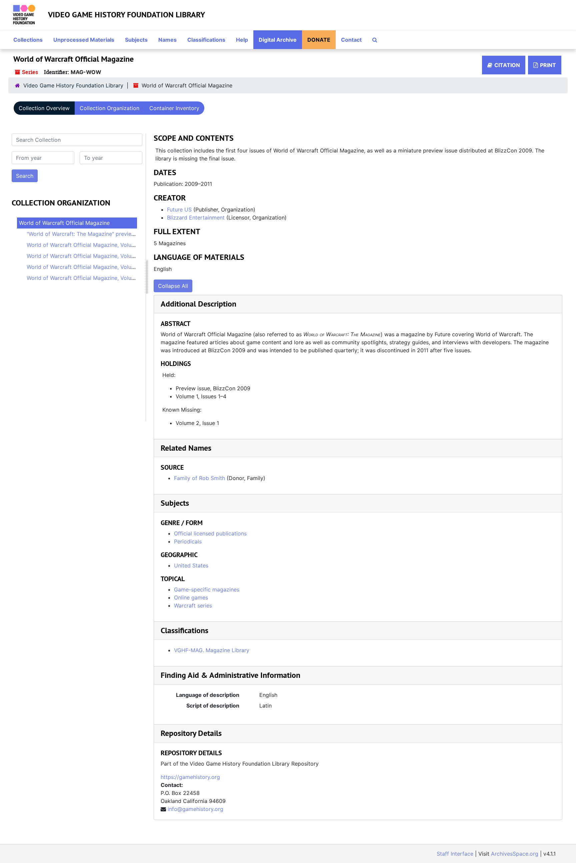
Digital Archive (278, 39)
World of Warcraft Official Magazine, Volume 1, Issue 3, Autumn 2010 (113, 267)
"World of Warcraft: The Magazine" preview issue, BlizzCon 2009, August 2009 (126, 234)
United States (191, 565)
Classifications (206, 39)
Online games (191, 597)
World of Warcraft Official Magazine (64, 223)
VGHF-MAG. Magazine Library (211, 650)
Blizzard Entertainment (196, 217)
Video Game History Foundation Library (126, 14)
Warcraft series (193, 605)
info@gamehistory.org (195, 809)
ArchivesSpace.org (514, 853)
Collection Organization (109, 108)
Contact (351, 39)
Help (242, 39)
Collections (28, 39)
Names (167, 39)
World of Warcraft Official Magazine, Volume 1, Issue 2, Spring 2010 (112, 256)
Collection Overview (44, 108)
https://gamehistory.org (190, 777)
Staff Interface (455, 853)
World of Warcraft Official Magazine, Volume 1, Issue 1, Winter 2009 (111, 245)
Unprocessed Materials (83, 39)
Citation (507, 65)
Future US (179, 209)
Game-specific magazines (206, 589)
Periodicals (188, 541)
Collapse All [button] (173, 286)
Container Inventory (174, 108)
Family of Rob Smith (199, 478)
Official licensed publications (210, 533)
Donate (318, 39)
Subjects (136, 39)
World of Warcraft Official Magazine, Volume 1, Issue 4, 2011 (102, 278)
